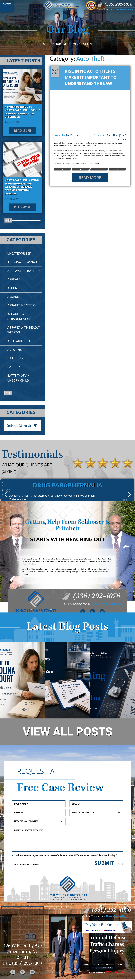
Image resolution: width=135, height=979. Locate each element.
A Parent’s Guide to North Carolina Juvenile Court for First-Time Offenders (22, 660)
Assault (13, 297)
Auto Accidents (19, 341)
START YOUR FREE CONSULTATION (67, 44)
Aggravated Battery (23, 271)
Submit (104, 863)
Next (128, 495)
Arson (12, 288)
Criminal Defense (107, 938)
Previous (7, 495)
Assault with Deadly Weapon (23, 330)
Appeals (13, 279)
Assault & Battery (21, 305)
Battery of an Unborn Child (18, 378)
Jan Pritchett (73, 135)
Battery (13, 367)
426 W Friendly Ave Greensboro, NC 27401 (22, 952)
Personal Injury (106, 951)
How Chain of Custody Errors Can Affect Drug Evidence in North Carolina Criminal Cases (67, 662)
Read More (90, 178)
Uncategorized (19, 253)
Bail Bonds (16, 358)
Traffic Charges (107, 944)
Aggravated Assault (23, 262)
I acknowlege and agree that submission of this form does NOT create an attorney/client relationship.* (66, 855)
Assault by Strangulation (19, 316)
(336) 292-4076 (118, 4)
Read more (22, 130)
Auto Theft (16, 349)
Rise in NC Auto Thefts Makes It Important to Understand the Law (91, 78)
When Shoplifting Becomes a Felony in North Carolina (112, 657)
